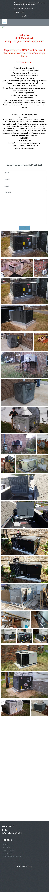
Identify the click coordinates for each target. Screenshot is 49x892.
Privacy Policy (15, 833)
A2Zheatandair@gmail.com (11, 856)
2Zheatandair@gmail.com (24, 8)
